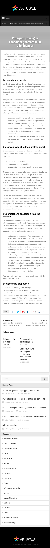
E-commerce (8, 459)
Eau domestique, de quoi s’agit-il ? (26, 340)
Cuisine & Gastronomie (11, 449)
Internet (6, 493)
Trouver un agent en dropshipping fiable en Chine (21, 390)
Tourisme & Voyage (10, 523)
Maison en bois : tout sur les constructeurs (9, 342)
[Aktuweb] (25, 8)
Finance (6, 483)
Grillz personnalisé (9, 425)
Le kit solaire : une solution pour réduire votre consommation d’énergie (27, 354)
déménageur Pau (28, 290)
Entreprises (7, 473)
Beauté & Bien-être (10, 444)
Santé (6, 513)
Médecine (7, 503)
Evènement (7, 478)
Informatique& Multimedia (12, 488)
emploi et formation (10, 468)
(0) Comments (25, 394)
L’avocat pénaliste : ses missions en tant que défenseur (36, 323)
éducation (7, 463)
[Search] (45, 379)
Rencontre (7, 508)
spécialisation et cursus (11, 518)
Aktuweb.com (22, 544)
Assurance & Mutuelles (11, 439)
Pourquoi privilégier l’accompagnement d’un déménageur (25, 23)
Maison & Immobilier (10, 498)
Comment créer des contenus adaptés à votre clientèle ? (12, 323)
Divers (6, 454)
